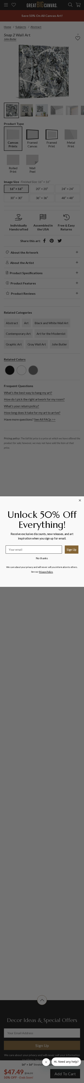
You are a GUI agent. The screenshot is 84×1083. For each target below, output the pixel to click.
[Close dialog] (80, 500)
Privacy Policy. (46, 571)
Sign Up (72, 549)
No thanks (42, 557)
